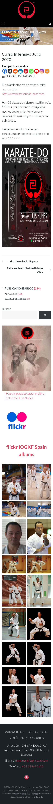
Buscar (6, 309)
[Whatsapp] (31, 71)
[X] (10, 71)
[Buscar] (45, 315)
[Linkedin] (20, 71)
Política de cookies (26, 738)
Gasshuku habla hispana (24, 261)
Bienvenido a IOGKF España (17, 36)
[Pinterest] (26, 71)
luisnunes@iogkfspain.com (31, 760)
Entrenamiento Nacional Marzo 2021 (25, 269)
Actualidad (11, 294)
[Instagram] (41, 71)
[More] (47, 71)
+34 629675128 (32, 766)
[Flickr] (26, 777)
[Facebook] (4, 71)
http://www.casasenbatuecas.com (23, 94)
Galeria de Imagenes (15, 299)
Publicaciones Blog (19, 288)
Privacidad (14, 732)
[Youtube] (36, 71)
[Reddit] (15, 71)
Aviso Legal (38, 732)
